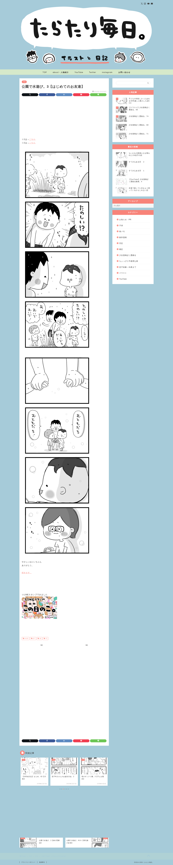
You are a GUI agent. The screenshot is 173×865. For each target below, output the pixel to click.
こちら (32, 139)
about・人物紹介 (61, 72)
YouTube (79, 72)
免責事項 (42, 862)
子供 (24, 82)
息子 (33, 638)
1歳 (40, 638)
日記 (121, 243)
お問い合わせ (124, 72)
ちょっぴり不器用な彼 (128, 261)
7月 (46, 638)
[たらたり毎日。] (86, 68)
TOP (45, 72)
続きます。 (27, 573)
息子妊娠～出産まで (127, 267)
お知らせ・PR (125, 220)
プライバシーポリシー (28, 862)
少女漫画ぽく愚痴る (127, 255)
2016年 (26, 638)
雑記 (121, 249)
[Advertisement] (64, 117)
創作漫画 (123, 237)
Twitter (92, 72)
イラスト (123, 273)
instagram (107, 72)
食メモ (122, 231)
